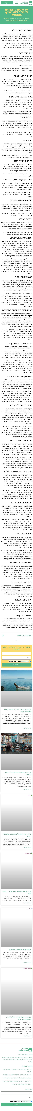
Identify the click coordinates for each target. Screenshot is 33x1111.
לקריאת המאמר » (27, 728)
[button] (16, 3)
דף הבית (27, 19)
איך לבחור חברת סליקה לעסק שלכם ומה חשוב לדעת (17, 1081)
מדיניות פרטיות (17, 661)
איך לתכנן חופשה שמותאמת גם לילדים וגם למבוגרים (17, 1075)
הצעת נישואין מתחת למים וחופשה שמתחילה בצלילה (17, 1078)
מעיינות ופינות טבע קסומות (17, 19)
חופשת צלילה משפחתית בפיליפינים (20, 950)
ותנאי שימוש (11, 661)
